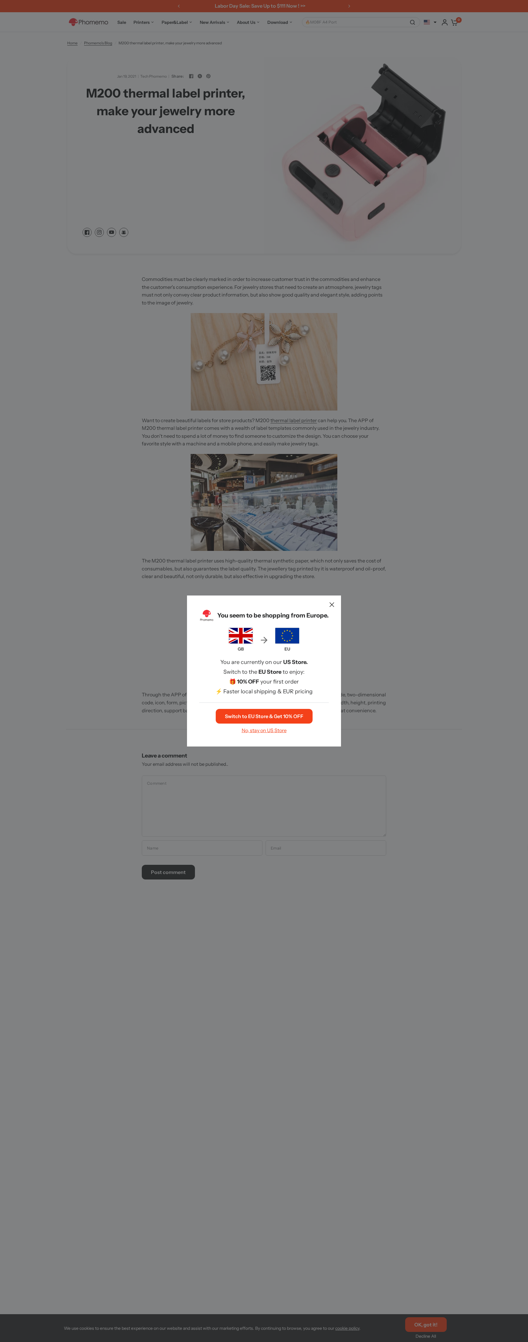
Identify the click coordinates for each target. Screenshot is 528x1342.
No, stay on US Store (264, 730)
